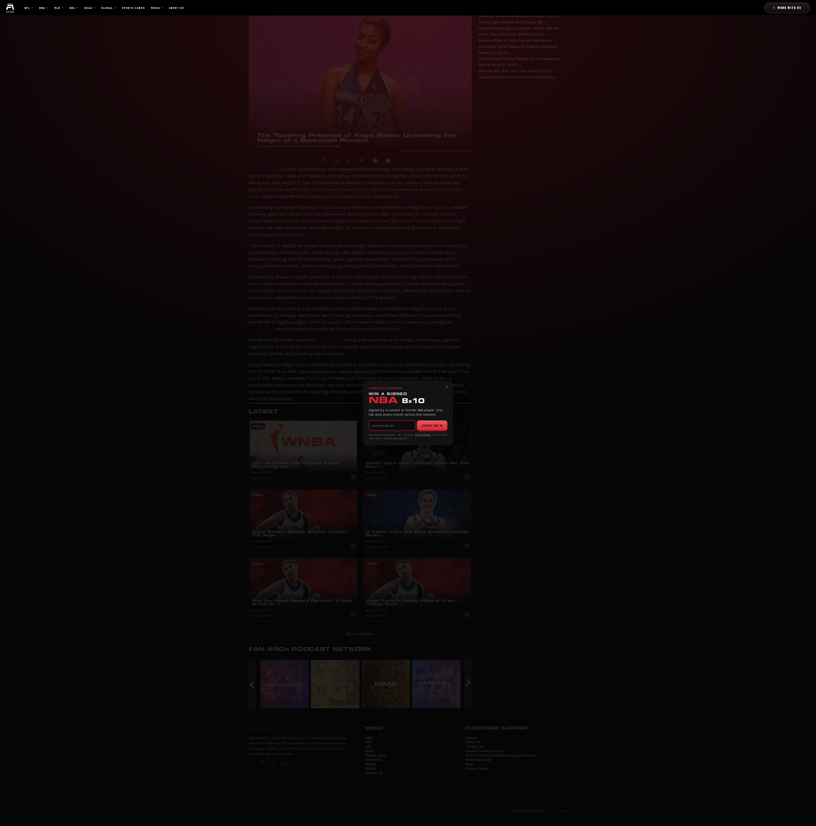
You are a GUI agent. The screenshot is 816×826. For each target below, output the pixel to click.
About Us (176, 8)
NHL (72, 8)
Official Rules (423, 434)
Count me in (432, 425)
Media (155, 8)
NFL (27, 8)
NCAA (88, 8)
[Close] (446, 386)
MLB (57, 8)
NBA (42, 8)
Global (107, 8)
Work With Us (789, 8)
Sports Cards (133, 8)
